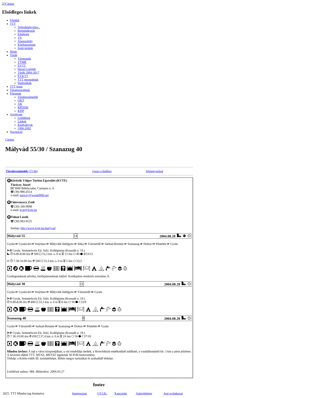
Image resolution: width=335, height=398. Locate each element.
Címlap (9, 139)
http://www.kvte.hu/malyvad (38, 228)
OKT (21, 100)
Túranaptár (24, 58)
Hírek (13, 51)
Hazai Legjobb (27, 69)
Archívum (16, 114)
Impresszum (79, 393)
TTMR (22, 62)
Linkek (22, 121)
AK (20, 104)
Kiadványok (25, 125)
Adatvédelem (144, 393)
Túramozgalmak (20, 90)
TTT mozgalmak (28, 79)
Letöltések (24, 118)
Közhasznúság (26, 44)
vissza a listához (102, 171)
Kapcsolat (121, 393)
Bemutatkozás (26, 30)
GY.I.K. (102, 393)
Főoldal (14, 20)
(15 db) (22, 171)
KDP (21, 111)
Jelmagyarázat (154, 171)
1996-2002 (24, 128)
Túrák (13, 55)
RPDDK (23, 107)
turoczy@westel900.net (34, 195)
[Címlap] (8, 3)
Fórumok (15, 93)
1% (20, 37)
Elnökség (23, 34)
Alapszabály (25, 41)
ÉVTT (22, 65)
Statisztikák (25, 83)
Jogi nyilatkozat (173, 393)
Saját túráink (25, 48)
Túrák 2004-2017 (28, 72)
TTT (13, 23)
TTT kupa (16, 86)
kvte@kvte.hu (28, 210)
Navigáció (16, 132)
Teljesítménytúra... (29, 27)
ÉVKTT (23, 76)
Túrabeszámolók (28, 97)
